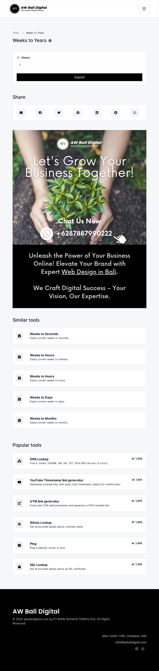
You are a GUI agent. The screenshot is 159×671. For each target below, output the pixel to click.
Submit (79, 77)
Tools (16, 32)
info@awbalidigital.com (130, 642)
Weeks (25, 57)
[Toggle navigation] (144, 9)
